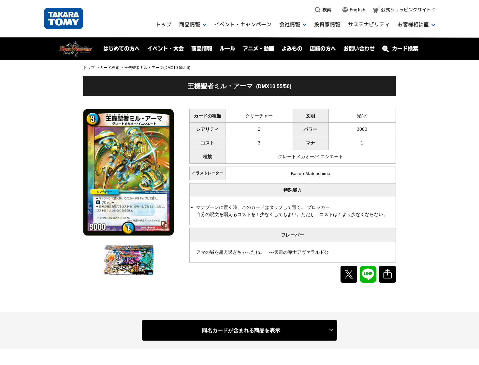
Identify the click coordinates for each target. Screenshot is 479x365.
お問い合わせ (359, 48)
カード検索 (109, 67)
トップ (89, 67)
